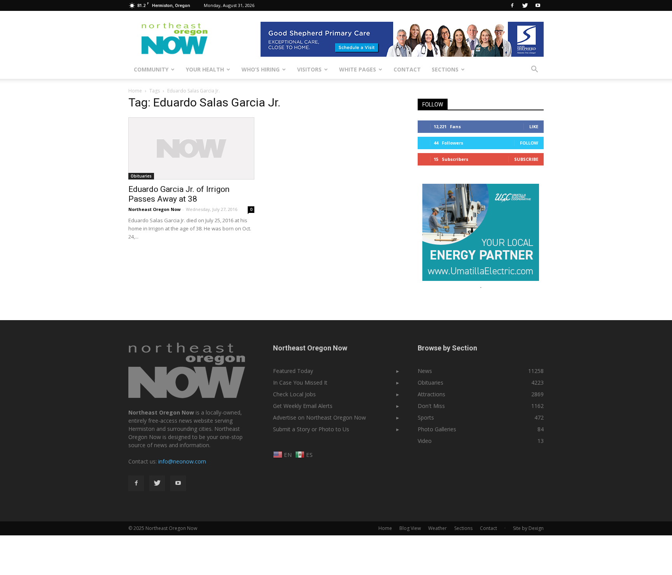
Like (533, 126)
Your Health (205, 69)
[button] (534, 69)
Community (151, 69)
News (425, 371)
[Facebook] (512, 5)
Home (135, 90)
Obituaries (141, 176)
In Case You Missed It (300, 382)
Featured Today (293, 371)
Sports (426, 417)
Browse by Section (447, 348)
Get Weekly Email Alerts (302, 405)
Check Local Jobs (294, 394)
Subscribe (526, 159)
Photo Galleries (437, 429)
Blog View (410, 528)
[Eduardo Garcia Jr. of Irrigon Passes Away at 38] (191, 148)
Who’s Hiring (261, 69)
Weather (437, 528)
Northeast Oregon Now (154, 209)
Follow (529, 143)
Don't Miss (431, 405)
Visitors (309, 69)
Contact (407, 69)
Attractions (431, 394)
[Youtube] (538, 5)
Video (425, 440)
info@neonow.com (182, 461)
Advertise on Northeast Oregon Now (319, 417)
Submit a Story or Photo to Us (311, 429)
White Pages (357, 69)
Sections (445, 69)
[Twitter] (525, 5)
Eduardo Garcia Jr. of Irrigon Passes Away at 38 (178, 194)
